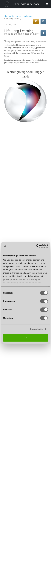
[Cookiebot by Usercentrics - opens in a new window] (36, 246)
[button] (6, 4)
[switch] (44, 301)
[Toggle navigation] (47, 4)
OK (25, 337)
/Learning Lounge (25, 16)
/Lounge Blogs (10, 16)
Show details (36, 329)
